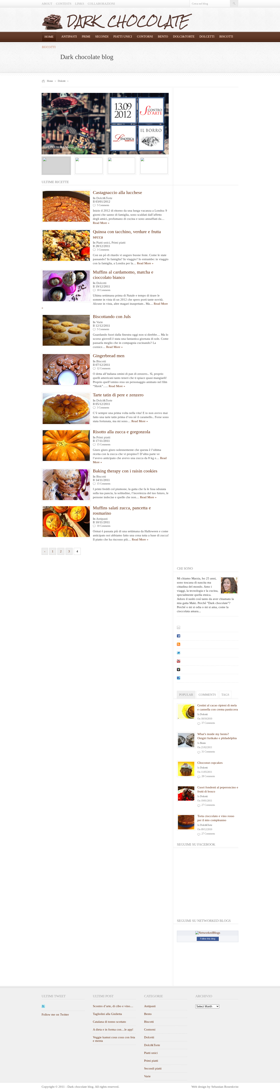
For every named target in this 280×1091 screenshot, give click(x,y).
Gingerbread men (108, 355)
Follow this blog (207, 938)
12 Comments (103, 368)
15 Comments (103, 444)
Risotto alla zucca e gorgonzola (121, 431)
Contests (63, 3)
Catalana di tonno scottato (109, 1021)
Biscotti (226, 36)
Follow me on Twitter (55, 1014)
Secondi (101, 36)
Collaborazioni (101, 3)
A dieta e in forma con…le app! (113, 1029)
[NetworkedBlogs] (207, 932)
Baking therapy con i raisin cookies (125, 470)
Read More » (101, 223)
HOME (48, 36)
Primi (86, 36)
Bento (163, 36)
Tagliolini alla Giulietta (107, 1014)
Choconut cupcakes (210, 762)
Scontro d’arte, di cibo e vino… (113, 1006)
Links (79, 3)
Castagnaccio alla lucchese (117, 192)
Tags (225, 694)
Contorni (145, 36)
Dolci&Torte (184, 36)
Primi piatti (118, 242)
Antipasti (69, 36)
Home (50, 81)
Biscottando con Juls (112, 316)
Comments (207, 694)
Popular (186, 694)
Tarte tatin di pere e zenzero (118, 394)
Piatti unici (122, 36)
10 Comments (103, 290)
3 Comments (103, 249)
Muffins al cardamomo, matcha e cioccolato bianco (123, 274)
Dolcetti (206, 36)
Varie (99, 147)
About (47, 3)
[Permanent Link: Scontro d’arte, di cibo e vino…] (105, 123)
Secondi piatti (153, 1068)
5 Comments (103, 205)
